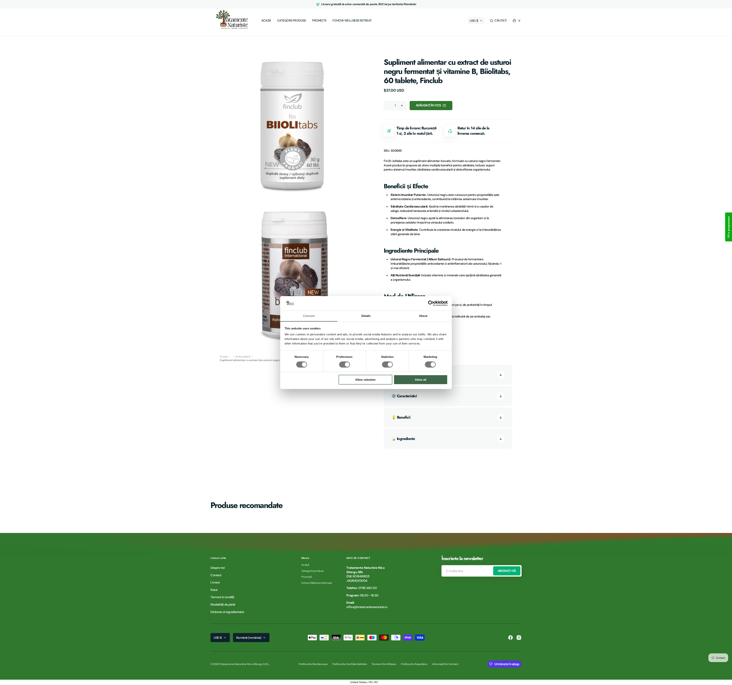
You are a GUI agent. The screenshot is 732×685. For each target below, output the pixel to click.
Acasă (224, 356)
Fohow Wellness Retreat (316, 583)
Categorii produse (312, 571)
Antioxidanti (242, 356)
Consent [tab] (309, 315)
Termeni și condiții (222, 597)
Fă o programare (728, 227)
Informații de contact (445, 664)
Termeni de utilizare (384, 664)
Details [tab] (366, 315)
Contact (216, 575)
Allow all (420, 379)
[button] (498, 20)
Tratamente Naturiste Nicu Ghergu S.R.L (244, 664)
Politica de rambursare (313, 664)
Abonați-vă (507, 571)
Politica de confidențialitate (349, 664)
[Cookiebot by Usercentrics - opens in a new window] (431, 303)
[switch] (344, 364)
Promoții (306, 576)
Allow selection (365, 379)
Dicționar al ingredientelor (227, 612)
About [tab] (423, 315)
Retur (214, 590)
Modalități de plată (222, 604)
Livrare (215, 582)
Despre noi (217, 568)
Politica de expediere (414, 664)
